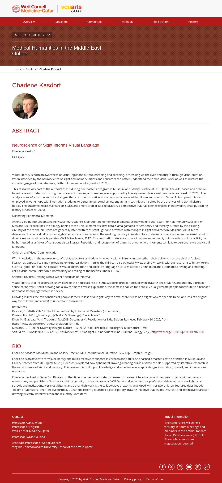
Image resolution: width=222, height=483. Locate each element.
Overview (29, 22)
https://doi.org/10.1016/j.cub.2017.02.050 (177, 332)
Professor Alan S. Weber (28, 423)
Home (18, 69)
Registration (160, 22)
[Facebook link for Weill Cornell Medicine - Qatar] (162, 467)
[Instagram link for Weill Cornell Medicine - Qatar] (180, 467)
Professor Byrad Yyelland (28, 437)
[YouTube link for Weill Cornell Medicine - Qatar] (189, 467)
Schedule (127, 22)
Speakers (62, 22)
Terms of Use (155, 479)
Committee (94, 22)
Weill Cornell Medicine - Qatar (39, 467)
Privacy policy (133, 479)
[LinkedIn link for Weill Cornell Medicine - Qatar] (198, 467)
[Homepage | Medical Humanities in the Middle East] (47, 8)
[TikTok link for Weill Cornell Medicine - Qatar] (207, 467)
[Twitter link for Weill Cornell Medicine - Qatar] (171, 467)
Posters (193, 22)
